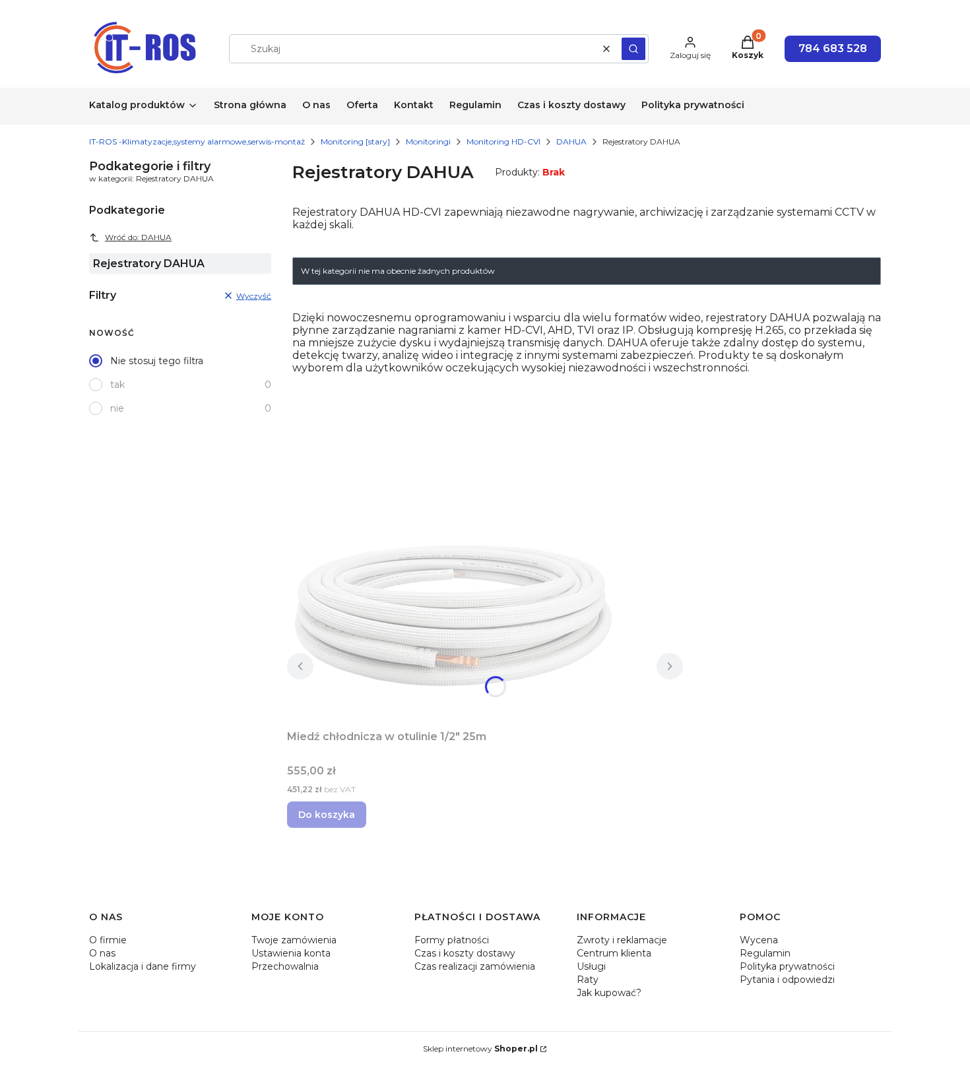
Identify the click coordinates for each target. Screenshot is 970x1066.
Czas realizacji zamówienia (474, 966)
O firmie (108, 940)
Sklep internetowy (480, 1048)
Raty (587, 980)
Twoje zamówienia (294, 940)
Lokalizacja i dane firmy (142, 966)
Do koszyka (326, 815)
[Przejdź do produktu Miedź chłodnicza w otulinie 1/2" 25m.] (452, 614)
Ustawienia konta (291, 953)
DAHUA (571, 141)
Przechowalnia (285, 966)
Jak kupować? (609, 993)
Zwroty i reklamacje (622, 940)
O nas (102, 953)
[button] (633, 49)
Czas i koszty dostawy (464, 953)
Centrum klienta (614, 953)
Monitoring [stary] (355, 141)
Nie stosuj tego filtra (156, 361)
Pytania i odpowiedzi (787, 980)
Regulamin (765, 953)
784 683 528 (832, 48)
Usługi (591, 966)
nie (117, 408)
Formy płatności (451, 940)
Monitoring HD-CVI (503, 141)
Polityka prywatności (787, 966)
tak (117, 385)
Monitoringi (428, 141)
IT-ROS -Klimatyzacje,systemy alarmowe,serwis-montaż (197, 141)
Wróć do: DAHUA (138, 237)
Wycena (759, 940)
